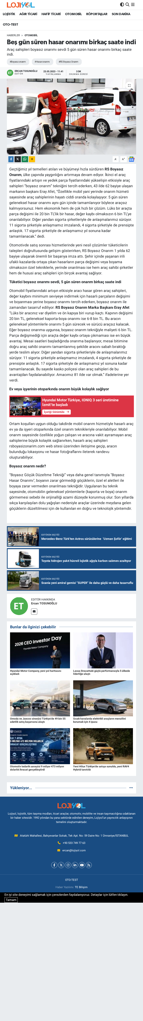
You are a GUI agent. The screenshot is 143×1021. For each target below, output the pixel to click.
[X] (61, 865)
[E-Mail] (34, 611)
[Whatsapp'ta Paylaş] (25, 159)
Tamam (11, 900)
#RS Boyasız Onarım (68, 61)
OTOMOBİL (73, 14)
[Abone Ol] (131, 159)
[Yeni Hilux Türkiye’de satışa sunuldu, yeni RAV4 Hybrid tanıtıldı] (103, 746)
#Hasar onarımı (42, 61)
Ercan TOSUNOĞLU (44, 603)
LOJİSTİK (9, 14)
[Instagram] (68, 865)
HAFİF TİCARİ (51, 14)
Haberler (13, 35)
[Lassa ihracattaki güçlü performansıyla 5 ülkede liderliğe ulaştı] (103, 650)
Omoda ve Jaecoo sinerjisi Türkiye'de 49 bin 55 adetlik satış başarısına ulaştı (38, 720)
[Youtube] (82, 865)
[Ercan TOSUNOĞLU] (19, 606)
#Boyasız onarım (18, 61)
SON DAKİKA (121, 14)
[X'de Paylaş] (18, 159)
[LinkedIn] (75, 865)
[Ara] (127, 5)
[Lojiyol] (21, 5)
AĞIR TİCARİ (28, 14)
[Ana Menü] (133, 5)
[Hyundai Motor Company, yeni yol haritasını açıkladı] (40, 650)
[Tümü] (131, 788)
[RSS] (89, 865)
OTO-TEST (10, 24)
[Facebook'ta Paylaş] (11, 159)
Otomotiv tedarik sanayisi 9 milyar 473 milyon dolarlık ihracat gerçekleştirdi (37, 768)
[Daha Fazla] (32, 159)
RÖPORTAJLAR (96, 14)
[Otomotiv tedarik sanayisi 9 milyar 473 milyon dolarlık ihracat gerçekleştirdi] (40, 746)
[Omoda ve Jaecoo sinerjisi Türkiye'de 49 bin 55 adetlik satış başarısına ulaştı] (40, 698)
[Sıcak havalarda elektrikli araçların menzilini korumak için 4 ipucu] (103, 698)
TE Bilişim (81, 887)
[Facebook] (54, 865)
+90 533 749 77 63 (74, 843)
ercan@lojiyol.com (74, 850)
